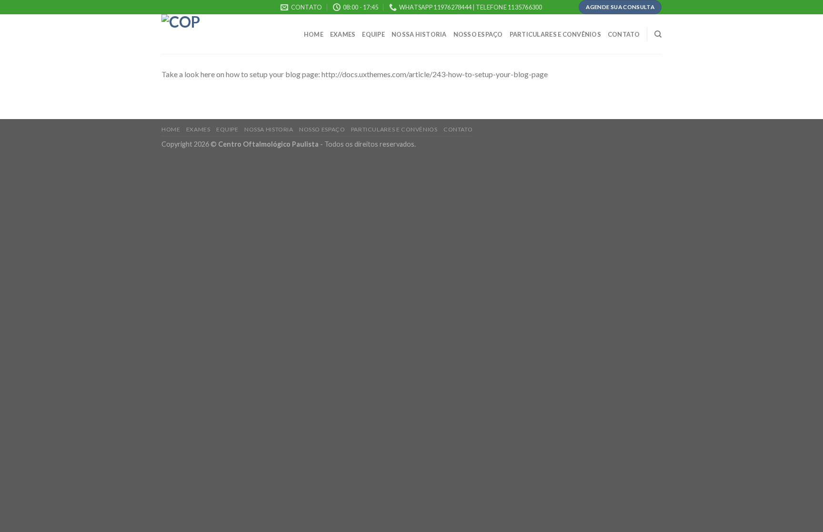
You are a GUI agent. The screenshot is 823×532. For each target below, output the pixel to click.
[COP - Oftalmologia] (209, 34)
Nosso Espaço (478, 34)
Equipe (373, 34)
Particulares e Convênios (555, 34)
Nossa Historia (419, 34)
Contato (624, 34)
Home (313, 34)
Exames (343, 34)
